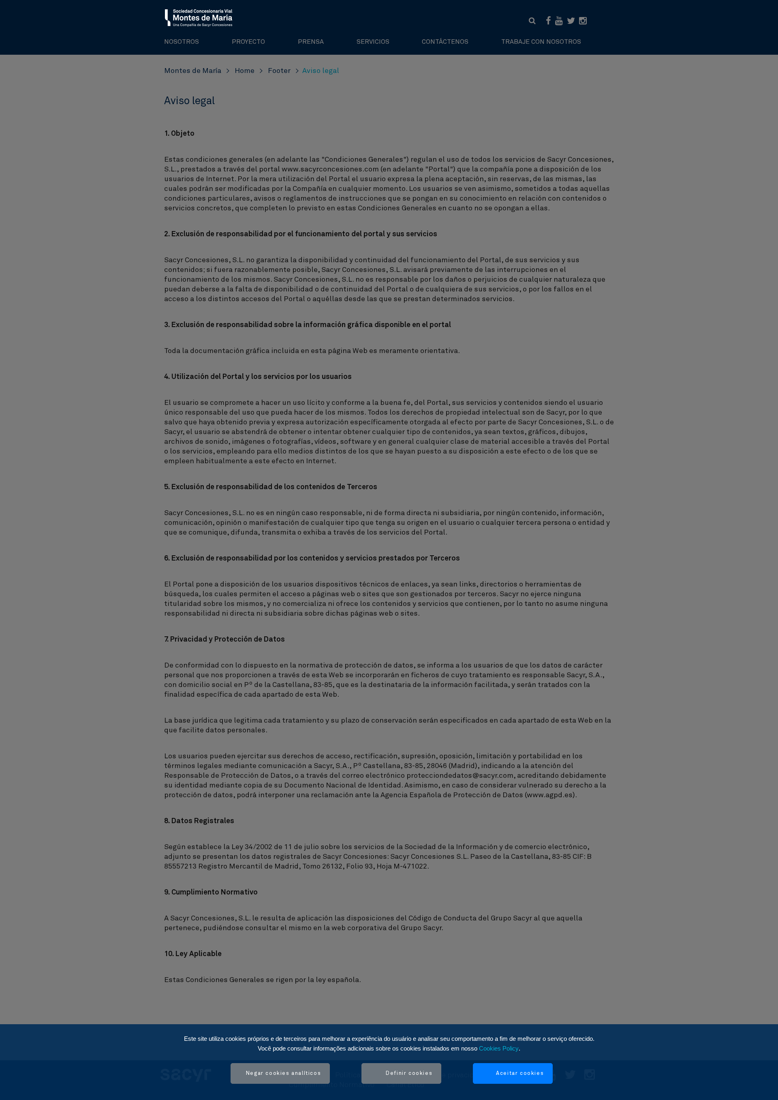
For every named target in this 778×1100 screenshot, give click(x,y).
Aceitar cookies (520, 1073)
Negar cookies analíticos (283, 1073)
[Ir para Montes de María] (199, 17)
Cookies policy (499, 1048)
